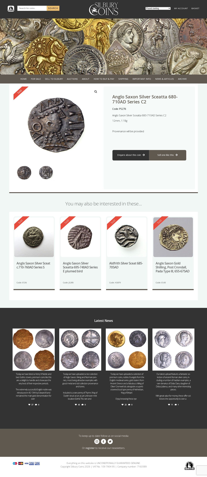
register (90, 448)
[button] (95, 91)
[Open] (34, 350)
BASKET (195, 8)
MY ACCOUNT (181, 8)
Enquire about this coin (129, 154)
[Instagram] (51, 367)
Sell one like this (165, 154)
